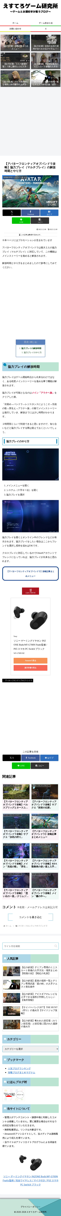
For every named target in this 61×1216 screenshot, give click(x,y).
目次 (26, 342)
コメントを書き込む (30, 917)
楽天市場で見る (30, 668)
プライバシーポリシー (30, 1206)
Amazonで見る (30, 661)
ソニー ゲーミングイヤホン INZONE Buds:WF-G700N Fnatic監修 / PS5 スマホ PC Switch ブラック (31, 645)
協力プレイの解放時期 (31, 348)
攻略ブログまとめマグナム (21, 1072)
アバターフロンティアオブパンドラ (18, 680)
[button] (40, 220)
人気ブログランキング (19, 1068)
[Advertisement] (30, 121)
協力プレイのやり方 (33, 352)
